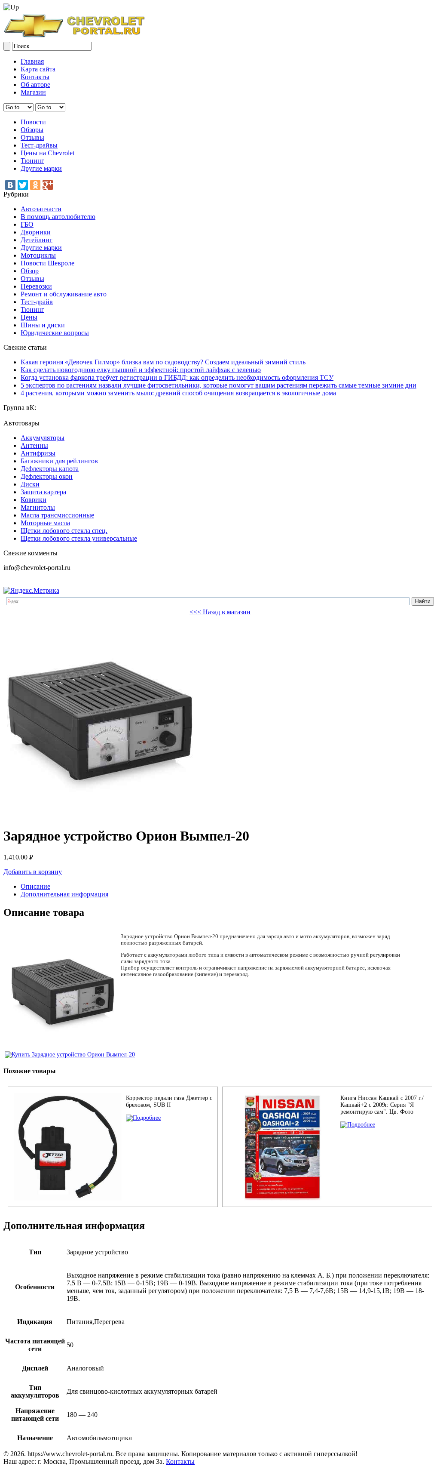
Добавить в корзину (32, 871)
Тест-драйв (37, 301)
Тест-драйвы (39, 145)
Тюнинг (32, 160)
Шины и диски (43, 325)
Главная (32, 61)
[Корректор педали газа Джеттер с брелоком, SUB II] (143, 1118)
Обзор (30, 270)
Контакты (35, 76)
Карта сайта (38, 69)
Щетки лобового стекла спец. (64, 530)
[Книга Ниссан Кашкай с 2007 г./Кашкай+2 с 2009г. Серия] (357, 1124)
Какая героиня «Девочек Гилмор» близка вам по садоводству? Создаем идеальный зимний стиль (163, 362)
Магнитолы (38, 507)
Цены (29, 317)
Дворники (36, 232)
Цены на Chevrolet (47, 153)
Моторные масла (45, 523)
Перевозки (36, 286)
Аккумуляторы (42, 437)
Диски (30, 484)
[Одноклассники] (35, 185)
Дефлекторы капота (50, 468)
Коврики (33, 499)
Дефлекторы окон (47, 476)
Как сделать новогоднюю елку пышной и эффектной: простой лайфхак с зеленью (141, 369)
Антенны (34, 445)
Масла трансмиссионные (57, 515)
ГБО (27, 224)
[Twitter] (23, 185)
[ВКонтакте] (10, 185)
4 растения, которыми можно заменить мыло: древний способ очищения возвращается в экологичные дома (178, 393)
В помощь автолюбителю (58, 216)
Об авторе (35, 84)
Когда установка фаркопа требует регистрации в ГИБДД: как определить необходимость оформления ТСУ (177, 377)
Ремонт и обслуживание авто (64, 294)
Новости (33, 122)
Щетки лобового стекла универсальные (79, 538)
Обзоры (32, 129)
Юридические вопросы (55, 332)
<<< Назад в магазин (220, 612)
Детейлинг (36, 239)
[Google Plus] (48, 185)
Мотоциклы (38, 255)
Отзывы (32, 137)
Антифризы (38, 453)
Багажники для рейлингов (59, 461)
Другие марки (41, 168)
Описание (35, 886)
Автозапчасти (41, 208)
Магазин (33, 92)
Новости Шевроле (47, 263)
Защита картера (43, 492)
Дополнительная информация (64, 894)
